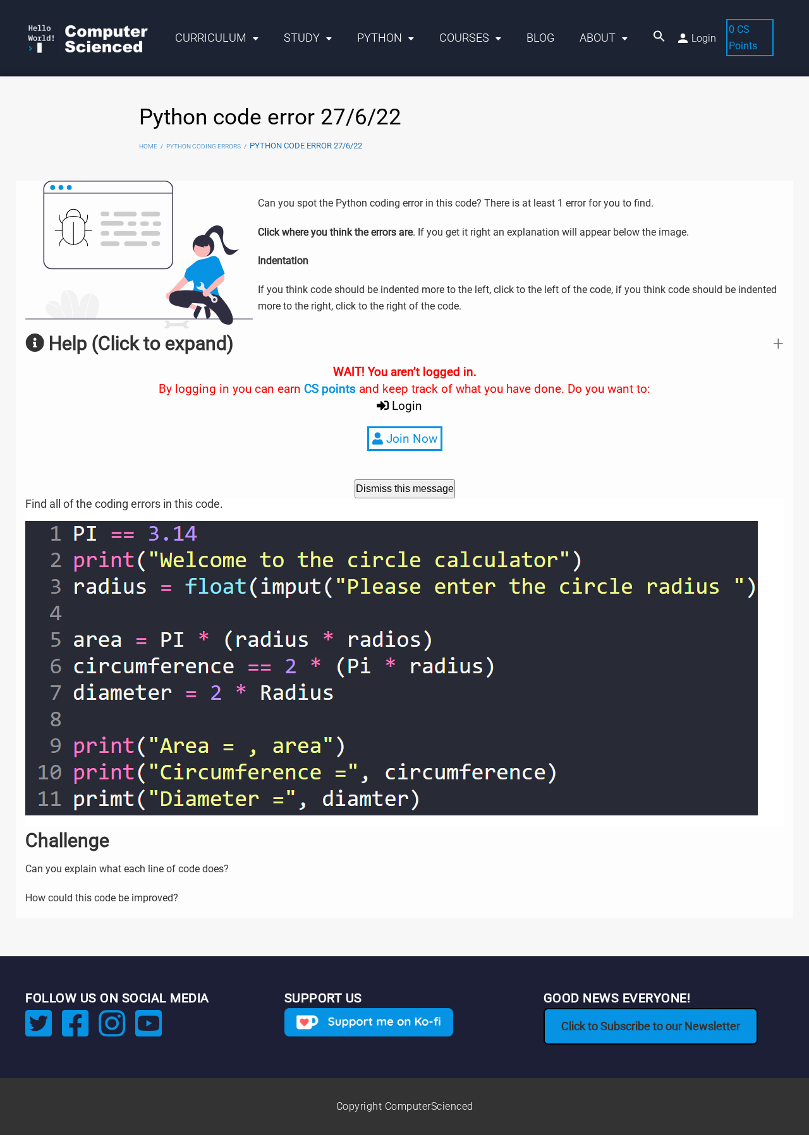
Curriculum (210, 37)
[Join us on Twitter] (38, 1031)
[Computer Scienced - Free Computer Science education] (93, 38)
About (598, 37)
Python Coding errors (203, 146)
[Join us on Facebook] (75, 1031)
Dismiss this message (405, 488)
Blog (540, 37)
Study (302, 37)
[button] (659, 38)
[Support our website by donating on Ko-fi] (368, 1022)
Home (148, 146)
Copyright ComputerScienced (404, 1106)
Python (379, 37)
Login (703, 38)
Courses (464, 37)
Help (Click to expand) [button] (138, 343)
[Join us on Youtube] (148, 1031)
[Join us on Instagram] (112, 1031)
